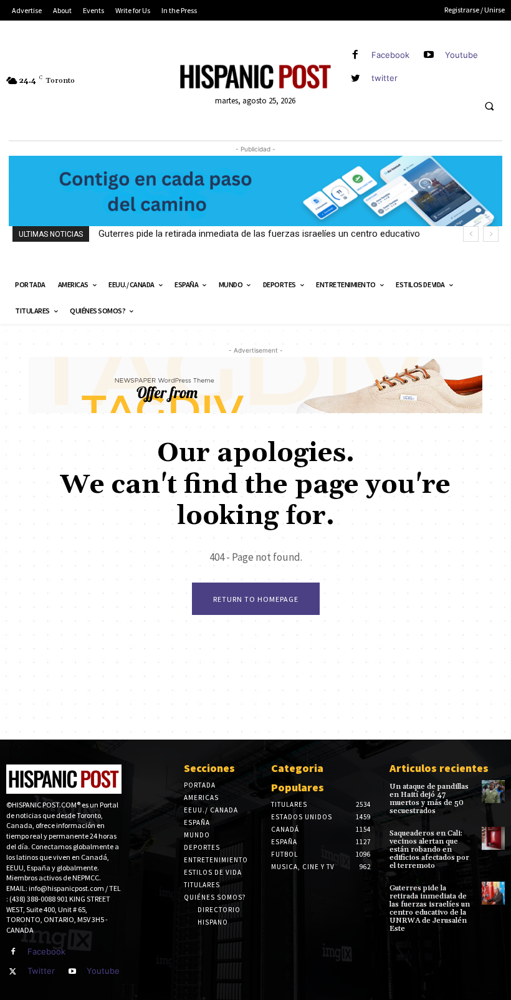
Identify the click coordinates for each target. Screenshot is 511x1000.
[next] (491, 234)
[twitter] (355, 78)
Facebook (390, 55)
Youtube (461, 55)
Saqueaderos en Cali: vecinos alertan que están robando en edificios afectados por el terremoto (429, 850)
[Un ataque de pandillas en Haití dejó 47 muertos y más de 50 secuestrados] (493, 791)
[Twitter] (13, 972)
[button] (489, 106)
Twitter (41, 971)
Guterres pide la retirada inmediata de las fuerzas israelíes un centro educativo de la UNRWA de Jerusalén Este (429, 908)
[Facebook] (355, 55)
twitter (384, 78)
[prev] (471, 234)
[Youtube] (429, 55)
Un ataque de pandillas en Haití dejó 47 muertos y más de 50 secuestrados (429, 799)
